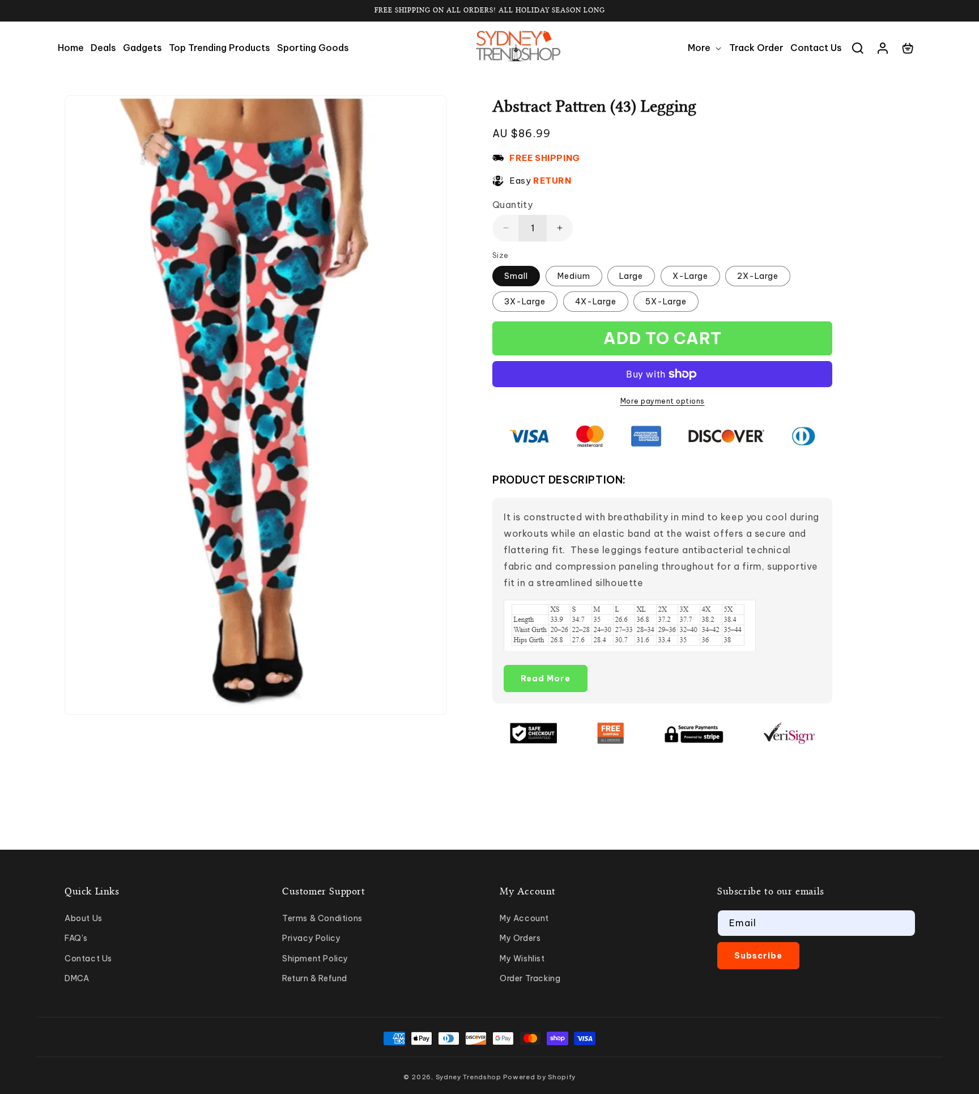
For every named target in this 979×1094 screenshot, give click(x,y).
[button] (705, 47)
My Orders (520, 938)
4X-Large (595, 301)
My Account (524, 918)
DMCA (77, 978)
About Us (84, 918)
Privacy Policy (311, 938)
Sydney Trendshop (468, 1077)
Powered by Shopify (539, 1077)
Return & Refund (314, 978)
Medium (573, 276)
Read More (546, 678)
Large (631, 276)
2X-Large (757, 276)
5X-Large (666, 301)
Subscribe (758, 956)
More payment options (662, 401)
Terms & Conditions (322, 918)
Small (516, 276)
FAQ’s (76, 938)
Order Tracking (530, 978)
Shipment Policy (315, 958)
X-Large (690, 276)
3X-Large (525, 301)
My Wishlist (522, 958)
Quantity (512, 204)
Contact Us (88, 958)
